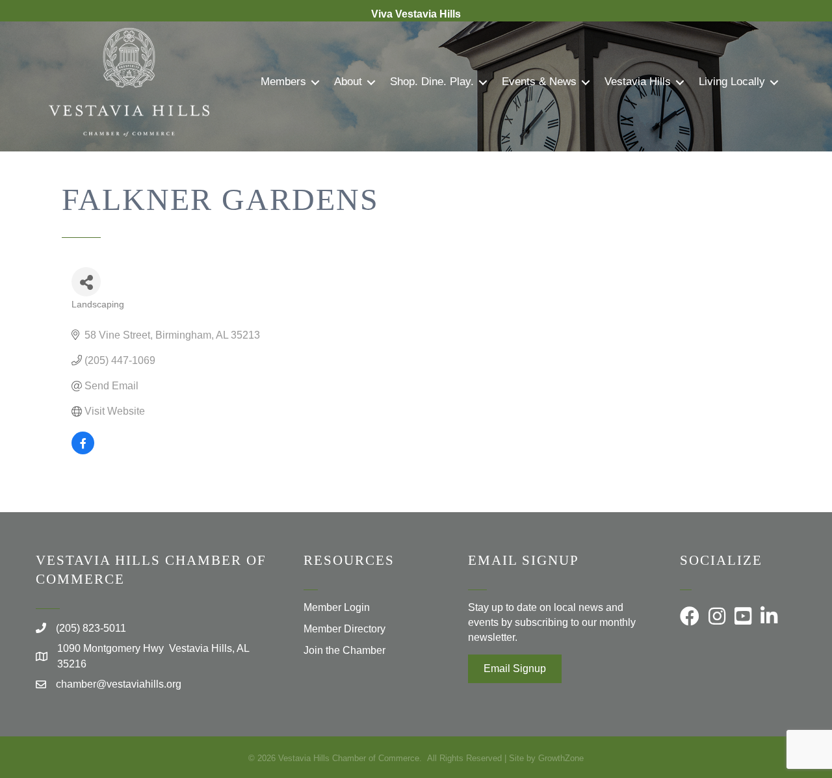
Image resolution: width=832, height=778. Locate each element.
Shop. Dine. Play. (432, 81)
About (348, 81)
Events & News (539, 81)
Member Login (337, 607)
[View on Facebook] (83, 450)
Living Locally (732, 81)
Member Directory (344, 628)
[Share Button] (86, 281)
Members (283, 81)
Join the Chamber (344, 650)
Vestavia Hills (637, 81)
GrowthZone (561, 758)
